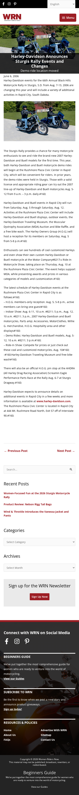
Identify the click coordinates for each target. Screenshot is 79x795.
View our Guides (14, 678)
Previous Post (16, 451)
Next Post (66, 451)
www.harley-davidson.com (54, 401)
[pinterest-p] (15, 4)
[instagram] (10, 4)
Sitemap (46, 735)
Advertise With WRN (54, 730)
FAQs (7, 739)
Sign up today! (13, 709)
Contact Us (48, 739)
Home (7, 730)
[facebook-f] (4, 4)
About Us (10, 735)
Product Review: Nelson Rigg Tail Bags (28, 504)
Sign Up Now (40, 596)
